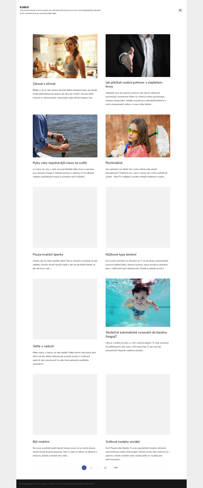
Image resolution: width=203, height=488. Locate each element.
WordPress (90, 484)
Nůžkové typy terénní (121, 254)
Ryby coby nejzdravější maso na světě (60, 163)
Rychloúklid (114, 163)
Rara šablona (71, 484)
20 (106, 467)
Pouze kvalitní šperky (48, 254)
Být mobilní (41, 442)
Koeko (24, 7)
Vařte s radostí (43, 346)
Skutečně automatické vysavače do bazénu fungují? (136, 334)
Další (116, 467)
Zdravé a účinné (44, 84)
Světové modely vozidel (123, 442)
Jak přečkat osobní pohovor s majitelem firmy (134, 84)
